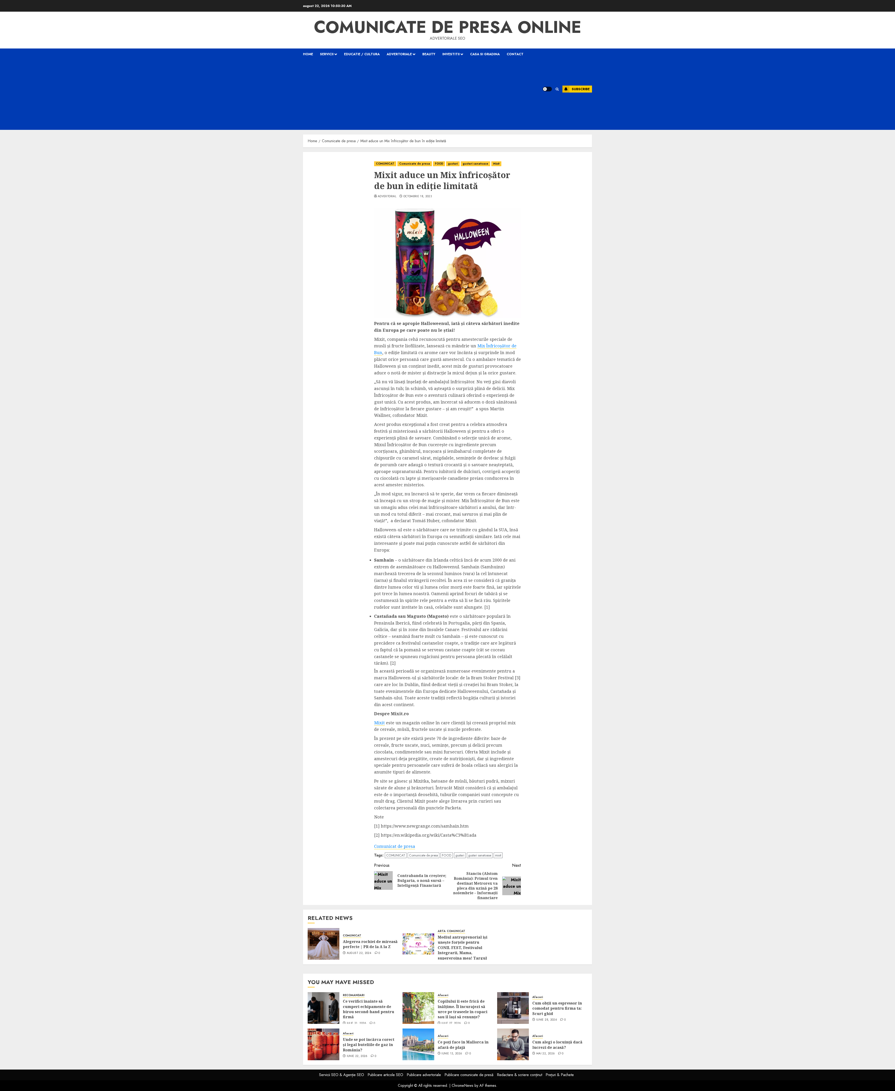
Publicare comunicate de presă (468, 1074)
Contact (515, 54)
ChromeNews (462, 1085)
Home (308, 54)
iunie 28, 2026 (546, 1020)
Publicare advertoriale (424, 1074)
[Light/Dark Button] (547, 89)
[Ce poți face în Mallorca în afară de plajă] (418, 1044)
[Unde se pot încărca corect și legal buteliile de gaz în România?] (323, 1044)
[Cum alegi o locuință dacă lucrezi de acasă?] (513, 1044)
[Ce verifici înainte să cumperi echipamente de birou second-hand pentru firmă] (323, 1008)
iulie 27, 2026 (451, 1023)
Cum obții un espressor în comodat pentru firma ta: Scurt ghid (557, 1008)
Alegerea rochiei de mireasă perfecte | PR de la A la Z (370, 944)
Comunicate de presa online (447, 27)
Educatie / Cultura (362, 54)
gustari (453, 164)
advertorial (387, 196)
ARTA (442, 931)
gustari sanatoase (475, 164)
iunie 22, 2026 (357, 1056)
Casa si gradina (485, 54)
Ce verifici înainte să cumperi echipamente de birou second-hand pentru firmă (368, 1009)
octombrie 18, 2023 (417, 196)
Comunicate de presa (414, 164)
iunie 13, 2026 (451, 1054)
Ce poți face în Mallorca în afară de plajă (463, 1044)
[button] (557, 89)
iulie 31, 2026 (356, 1023)
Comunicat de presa (394, 846)
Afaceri (443, 995)
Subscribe (581, 89)
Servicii (327, 54)
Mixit (496, 164)
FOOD (439, 164)
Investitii (451, 54)
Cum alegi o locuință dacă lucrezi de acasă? (557, 1044)
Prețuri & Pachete (560, 1074)
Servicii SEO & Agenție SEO (341, 1074)
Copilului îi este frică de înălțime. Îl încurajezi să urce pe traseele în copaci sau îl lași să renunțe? (462, 1009)
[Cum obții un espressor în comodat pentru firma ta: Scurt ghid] (513, 1008)
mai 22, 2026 (545, 1054)
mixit (498, 855)
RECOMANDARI (354, 995)
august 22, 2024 (359, 953)
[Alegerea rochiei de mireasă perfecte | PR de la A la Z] (323, 944)
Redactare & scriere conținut (519, 1074)
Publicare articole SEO (385, 1074)
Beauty (428, 54)
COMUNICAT (385, 164)
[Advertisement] (416, 95)
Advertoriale (399, 54)
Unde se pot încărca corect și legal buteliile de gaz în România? (368, 1045)
